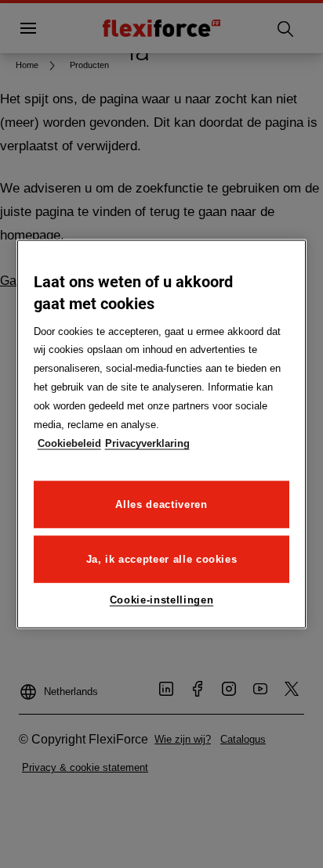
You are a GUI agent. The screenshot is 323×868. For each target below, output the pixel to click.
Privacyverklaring (147, 443)
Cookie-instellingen (161, 600)
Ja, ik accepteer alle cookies (162, 559)
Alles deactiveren (161, 504)
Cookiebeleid (69, 443)
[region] (161, 434)
